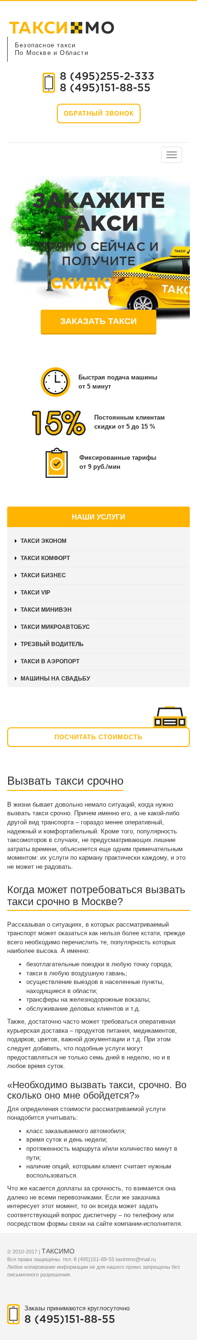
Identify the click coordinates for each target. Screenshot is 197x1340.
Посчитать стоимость (98, 737)
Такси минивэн (46, 609)
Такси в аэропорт (50, 661)
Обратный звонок (99, 113)
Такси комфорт (45, 558)
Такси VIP (35, 592)
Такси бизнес (43, 575)
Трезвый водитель (52, 644)
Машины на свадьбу (55, 678)
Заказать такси (98, 321)
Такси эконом (43, 541)
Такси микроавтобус (55, 627)
